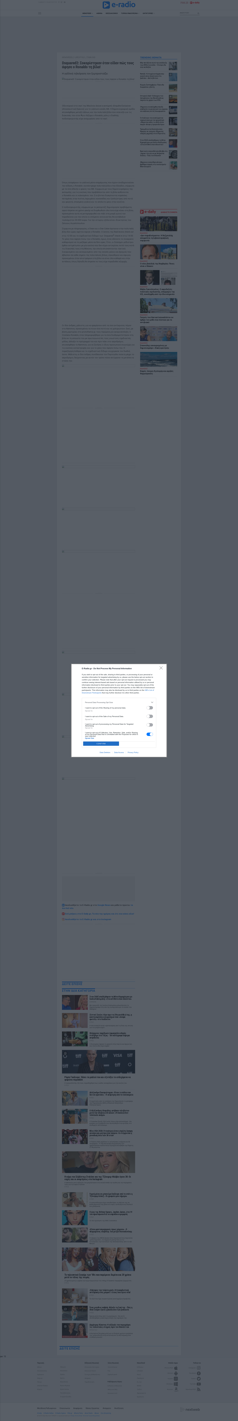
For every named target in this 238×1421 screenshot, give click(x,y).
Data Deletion (105, 752)
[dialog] (119, 710)
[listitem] (119, 702)
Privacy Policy (133, 752)
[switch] (150, 707)
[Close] (162, 668)
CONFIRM (101, 744)
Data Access (119, 752)
